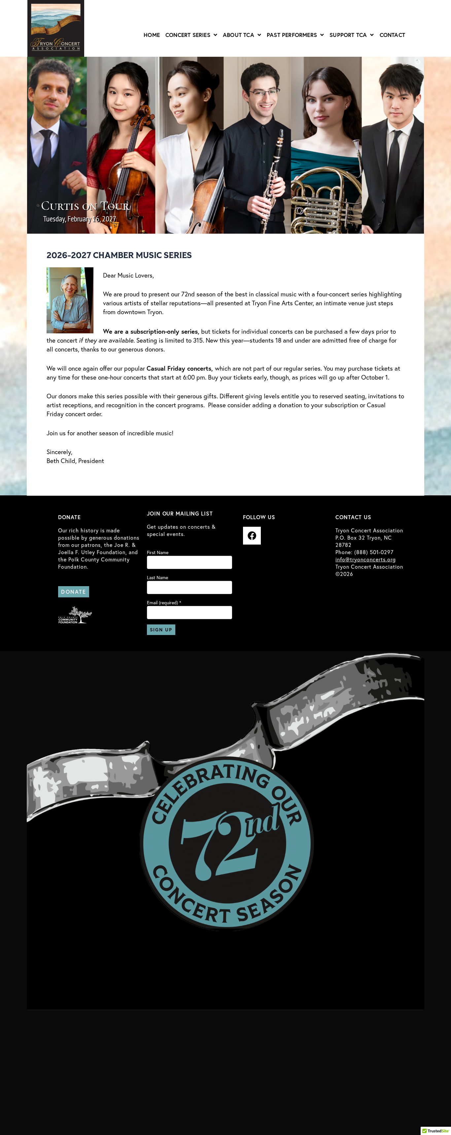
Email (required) (164, 603)
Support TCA (348, 35)
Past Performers (292, 35)
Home (152, 35)
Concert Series (187, 35)
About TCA (238, 35)
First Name (157, 552)
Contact (392, 35)
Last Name (157, 578)
